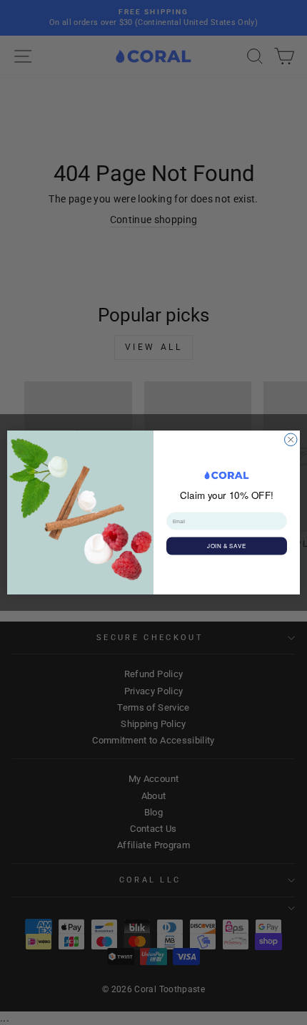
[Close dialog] (291, 439)
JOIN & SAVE (226, 546)
